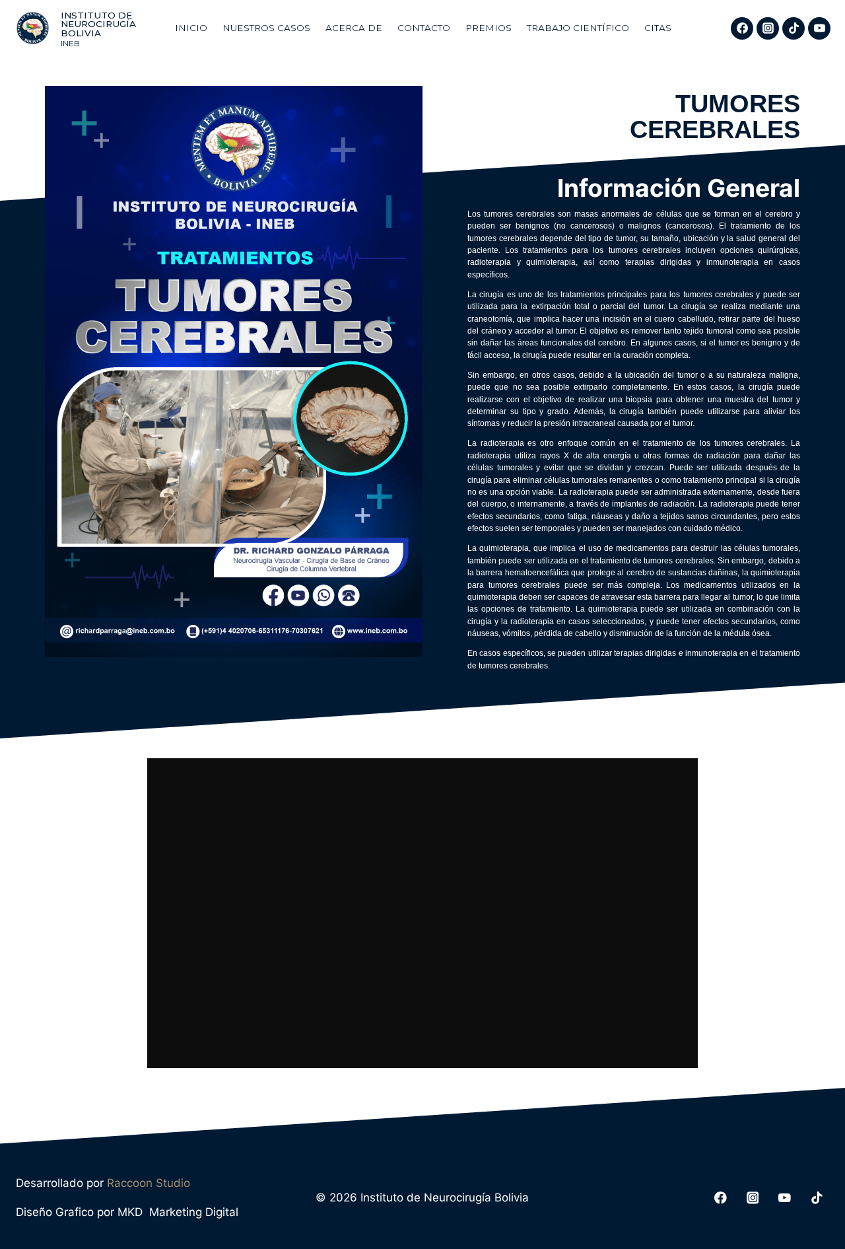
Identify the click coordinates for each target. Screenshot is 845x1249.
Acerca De (353, 27)
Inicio (191, 27)
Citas (657, 27)
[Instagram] (768, 28)
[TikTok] (793, 28)
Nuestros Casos (266, 27)
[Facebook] (742, 28)
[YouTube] (819, 28)
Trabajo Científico (578, 27)
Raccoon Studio (148, 1183)
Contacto (423, 27)
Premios (488, 27)
